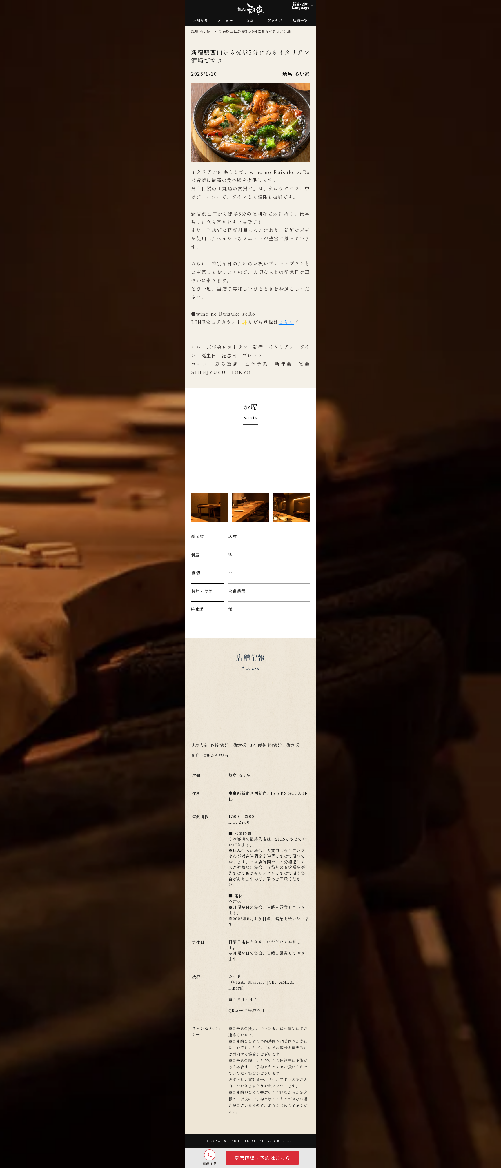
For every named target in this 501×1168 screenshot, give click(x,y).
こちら (286, 321)
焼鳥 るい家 (201, 31)
